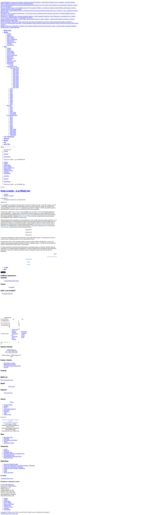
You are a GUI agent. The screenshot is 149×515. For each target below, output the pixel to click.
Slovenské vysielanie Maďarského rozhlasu (10, 363)
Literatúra (6, 172)
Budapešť (6, 438)
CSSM (5, 449)
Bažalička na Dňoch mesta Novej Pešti (24, 334)
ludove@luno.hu (11, 350)
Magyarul (6, 411)
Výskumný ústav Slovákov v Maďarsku (14, 468)
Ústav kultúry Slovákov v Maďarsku (13, 467)
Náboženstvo (7, 169)
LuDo (5, 413)
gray (14, 513)
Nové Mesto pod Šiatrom (10, 440)
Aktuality (6, 154)
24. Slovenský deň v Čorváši (14, 337)
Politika (6, 162)
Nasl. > (5, 269)
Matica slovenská (8, 472)
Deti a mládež (7, 166)
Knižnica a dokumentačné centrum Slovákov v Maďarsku (19, 465)
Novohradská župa (9, 455)
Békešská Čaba (8, 437)
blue (4, 513)
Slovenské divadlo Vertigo (11, 464)
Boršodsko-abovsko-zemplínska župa (14, 453)
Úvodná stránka (8, 404)
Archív (5, 407)
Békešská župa (8, 452)
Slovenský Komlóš (9, 443)
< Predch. (6, 267)
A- (4, 187)
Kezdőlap (6, 176)
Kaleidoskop (7, 156)
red (1, 513)
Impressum (7, 410)
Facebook (6, 380)
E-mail (11, 380)
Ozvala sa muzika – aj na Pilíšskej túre (15, 190)
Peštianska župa (8, 457)
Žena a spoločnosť (9, 167)
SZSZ (5, 471)
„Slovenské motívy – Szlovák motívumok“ (15, 331)
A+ (1, 187)
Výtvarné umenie (8, 170)
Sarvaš (6, 441)
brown (7, 513)
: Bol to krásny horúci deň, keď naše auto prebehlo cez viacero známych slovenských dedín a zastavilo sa (36, 22)
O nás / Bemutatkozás (10, 409)
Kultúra (6, 163)
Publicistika (7, 165)
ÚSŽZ (5, 469)
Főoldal (6, 151)
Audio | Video (7, 414)
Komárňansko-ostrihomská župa (12, 456)
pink (16, 513)
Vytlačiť (6, 194)
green (10, 513)
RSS (2, 380)
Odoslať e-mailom (9, 195)
